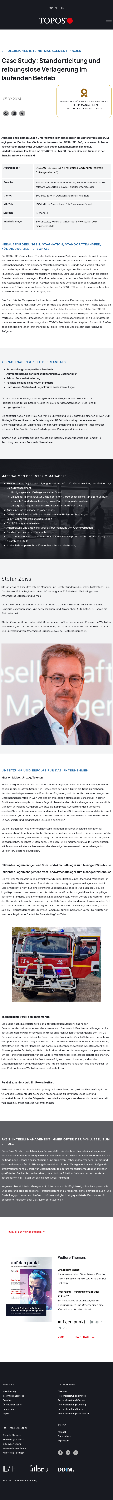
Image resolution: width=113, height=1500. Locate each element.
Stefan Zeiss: (17, 578)
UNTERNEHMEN (66, 1384)
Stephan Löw (85, 322)
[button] (6, 113)
